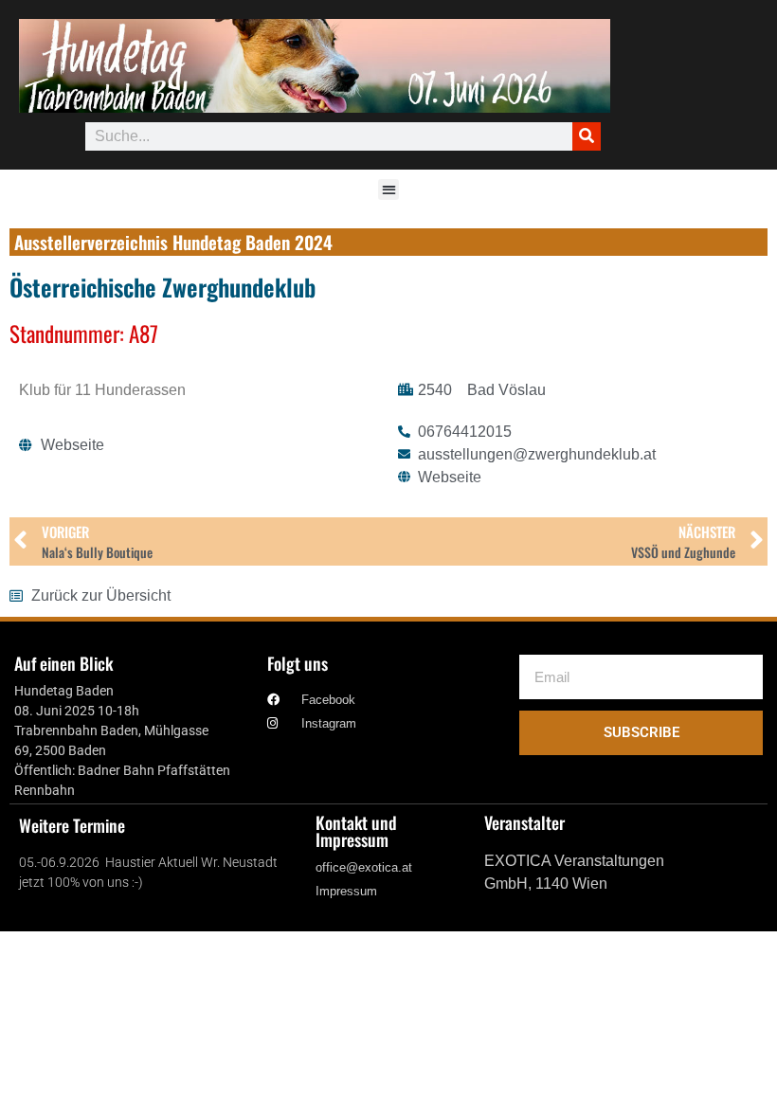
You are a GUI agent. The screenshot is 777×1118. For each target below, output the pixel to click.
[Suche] (586, 136)
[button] (389, 190)
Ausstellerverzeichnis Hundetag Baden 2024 (173, 241)
